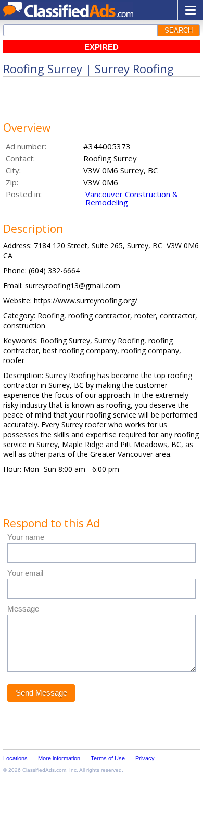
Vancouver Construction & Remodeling (131, 198)
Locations (15, 758)
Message (23, 608)
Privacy (145, 758)
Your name (25, 537)
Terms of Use (108, 758)
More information (59, 758)
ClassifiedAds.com (44, 770)
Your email (25, 572)
